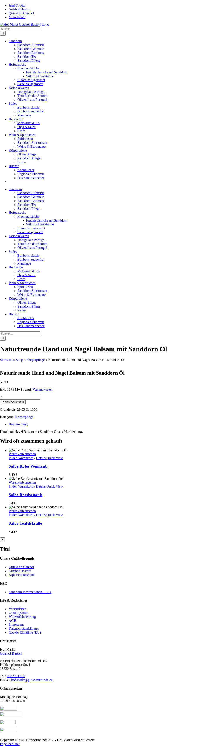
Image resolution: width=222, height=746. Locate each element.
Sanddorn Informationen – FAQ (30, 592)
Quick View (54, 458)
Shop (19, 360)
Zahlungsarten (18, 613)
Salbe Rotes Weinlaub (28, 466)
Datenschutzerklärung (24, 628)
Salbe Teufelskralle (25, 523)
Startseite (6, 360)
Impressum (16, 624)
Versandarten (17, 609)
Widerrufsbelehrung (22, 617)
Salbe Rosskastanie (25, 495)
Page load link (10, 744)
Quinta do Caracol (21, 567)
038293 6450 (16, 676)
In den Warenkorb (13, 402)
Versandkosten (42, 389)
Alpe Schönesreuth (22, 575)
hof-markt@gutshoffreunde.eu (32, 680)
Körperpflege (35, 360)
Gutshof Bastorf (20, 571)
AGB (12, 620)
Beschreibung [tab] (18, 424)
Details (41, 458)
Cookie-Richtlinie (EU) (25, 632)
